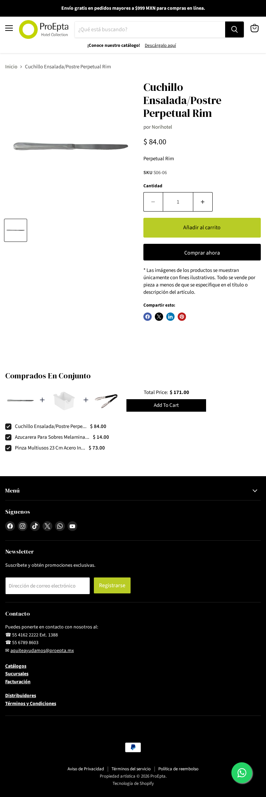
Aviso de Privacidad (86, 769)
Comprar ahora (202, 253)
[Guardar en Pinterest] (182, 316)
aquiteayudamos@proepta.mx (42, 650)
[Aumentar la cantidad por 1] (203, 202)
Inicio (11, 67)
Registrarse (112, 585)
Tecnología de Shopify (133, 783)
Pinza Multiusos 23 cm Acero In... (50, 448)
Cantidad (152, 186)
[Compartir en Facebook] (147, 316)
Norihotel (162, 127)
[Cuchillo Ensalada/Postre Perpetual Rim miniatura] (16, 230)
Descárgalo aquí (160, 45)
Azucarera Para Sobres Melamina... (52, 437)
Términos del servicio (131, 769)
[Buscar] (234, 29)
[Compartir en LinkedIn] (170, 316)
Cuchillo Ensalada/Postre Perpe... (51, 426)
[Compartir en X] (159, 316)
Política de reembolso (178, 769)
